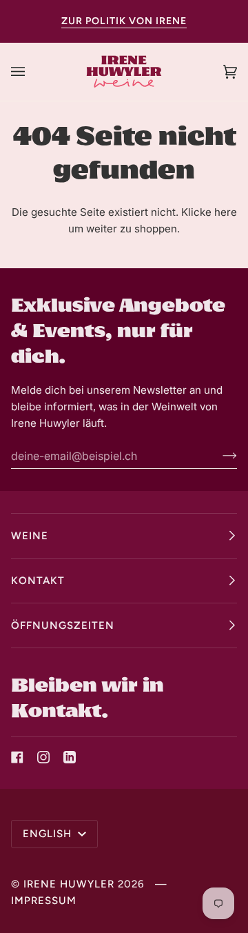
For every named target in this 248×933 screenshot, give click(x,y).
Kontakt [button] (38, 580)
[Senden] (218, 456)
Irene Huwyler (68, 884)
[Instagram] (43, 757)
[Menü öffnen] (31, 72)
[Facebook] (17, 757)
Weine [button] (29, 536)
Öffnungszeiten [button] (62, 625)
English (49, 833)
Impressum (43, 900)
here (225, 212)
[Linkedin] (69, 757)
